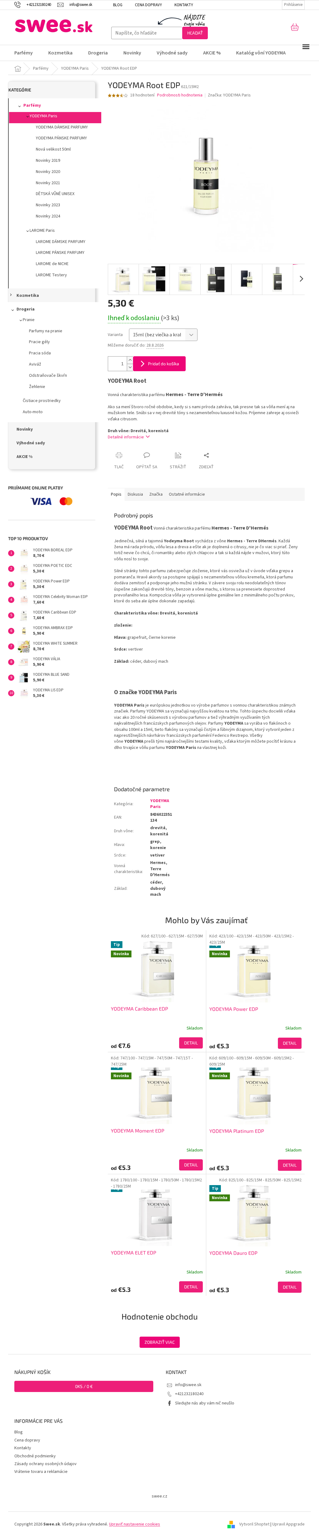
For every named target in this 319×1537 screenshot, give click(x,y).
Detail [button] (191, 1042)
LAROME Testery (51, 275)
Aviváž (35, 364)
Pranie (29, 320)
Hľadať (195, 32)
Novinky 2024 (48, 216)
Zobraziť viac (160, 1342)
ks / (84, 1386)
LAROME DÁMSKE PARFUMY (60, 242)
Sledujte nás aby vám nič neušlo (204, 1403)
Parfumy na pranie (45, 331)
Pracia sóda (40, 353)
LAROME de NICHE (52, 264)
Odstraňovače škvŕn (48, 375)
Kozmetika (28, 295)
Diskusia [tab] (135, 494)
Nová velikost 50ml (53, 149)
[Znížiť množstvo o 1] (130, 367)
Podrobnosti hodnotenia (179, 95)
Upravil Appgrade (288, 1524)
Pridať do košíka (163, 363)
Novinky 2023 (48, 205)
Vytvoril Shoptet (254, 1524)
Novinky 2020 (48, 172)
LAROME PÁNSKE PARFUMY (60, 253)
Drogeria (26, 309)
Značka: (229, 95)
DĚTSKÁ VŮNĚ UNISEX (55, 194)
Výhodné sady (31, 443)
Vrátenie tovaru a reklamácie (41, 1472)
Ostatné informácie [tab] (187, 494)
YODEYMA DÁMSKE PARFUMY (62, 127)
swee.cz (159, 1496)
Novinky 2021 (48, 183)
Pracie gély (39, 342)
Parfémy (32, 105)
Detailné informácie (126, 437)
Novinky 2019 (48, 160)
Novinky (25, 429)
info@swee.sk (188, 1385)
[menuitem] (27, 53)
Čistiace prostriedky (42, 401)
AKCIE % (24, 457)
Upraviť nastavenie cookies (134, 1524)
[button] (157, 1043)
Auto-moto (33, 412)
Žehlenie (37, 387)
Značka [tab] (156, 494)
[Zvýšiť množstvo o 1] (130, 360)
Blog (117, 5)
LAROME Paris (42, 230)
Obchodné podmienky (35, 1456)
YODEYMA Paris (43, 116)
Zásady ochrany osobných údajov (45, 1464)
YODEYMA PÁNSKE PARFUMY (61, 138)
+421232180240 (189, 1394)
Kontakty (183, 5)
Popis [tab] (116, 494)
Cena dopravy (148, 5)
